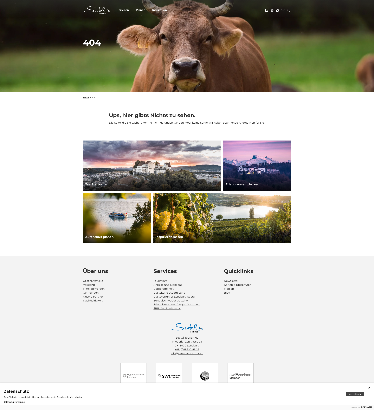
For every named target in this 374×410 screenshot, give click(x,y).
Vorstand (89, 284)
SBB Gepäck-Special (167, 308)
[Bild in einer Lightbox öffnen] (187, 328)
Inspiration (159, 10)
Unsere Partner (93, 296)
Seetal (86, 97)
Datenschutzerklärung (14, 402)
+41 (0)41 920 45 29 (187, 349)
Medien (229, 288)
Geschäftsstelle (93, 280)
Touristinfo (160, 280)
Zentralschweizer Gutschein (172, 300)
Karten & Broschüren (237, 284)
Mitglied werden (94, 288)
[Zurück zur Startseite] (96, 10)
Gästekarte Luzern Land (169, 292)
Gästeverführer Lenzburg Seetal (174, 296)
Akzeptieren (355, 394)
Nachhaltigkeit (93, 300)
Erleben (123, 10)
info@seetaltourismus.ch (187, 353)
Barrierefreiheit (164, 288)
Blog (227, 292)
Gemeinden (91, 292)
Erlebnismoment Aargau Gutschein (177, 304)
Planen (140, 10)
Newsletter (231, 280)
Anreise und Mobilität (168, 284)
